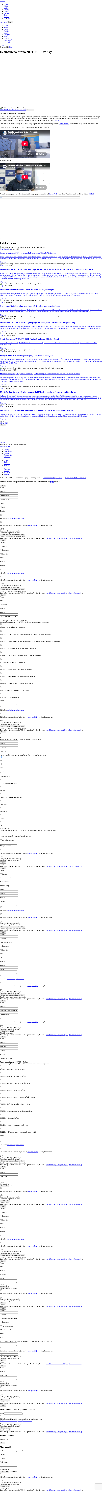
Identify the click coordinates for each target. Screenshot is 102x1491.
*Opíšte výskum (5, 828)
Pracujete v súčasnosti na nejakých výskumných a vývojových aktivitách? (23, 755)
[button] (9, 18)
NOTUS (91, 194)
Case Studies (8, 451)
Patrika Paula (53, 194)
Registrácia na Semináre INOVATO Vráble (13, 620)
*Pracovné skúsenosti (7, 840)
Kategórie (3, 771)
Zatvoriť (3, 425)
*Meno (2, 487)
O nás (6, 26)
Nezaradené (7, 249)
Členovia (7, 464)
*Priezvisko (3, 491)
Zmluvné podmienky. (75, 538)
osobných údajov (32, 525)
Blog (5, 36)
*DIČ (2, 1338)
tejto (52, 482)
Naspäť (2, 45)
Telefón (2, 511)
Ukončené (7, 457)
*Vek (1, 738)
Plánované (7, 453)
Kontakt (6, 17)
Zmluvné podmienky (75, 1432)
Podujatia (7, 35)
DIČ (1, 958)
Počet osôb (3, 605)
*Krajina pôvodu (5, 846)
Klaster (6, 27)
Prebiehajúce (8, 455)
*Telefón (3, 747)
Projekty (6, 31)
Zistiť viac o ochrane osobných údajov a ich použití (16, 1421)
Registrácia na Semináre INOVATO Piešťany (14, 1062)
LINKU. (56, 120)
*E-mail (2, 507)
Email (2, 1413)
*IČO (2, 503)
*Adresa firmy (4, 499)
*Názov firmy (4, 495)
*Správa (2, 901)
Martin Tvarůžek (64, 124)
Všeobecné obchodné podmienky (75, 478)
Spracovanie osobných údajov (52, 478)
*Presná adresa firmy (6, 1330)
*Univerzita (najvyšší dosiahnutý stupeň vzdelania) (16, 836)
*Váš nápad (3, 1176)
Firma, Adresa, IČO (6, 1058)
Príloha (2, 1182)
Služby (6, 29)
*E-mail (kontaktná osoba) (8, 1010)
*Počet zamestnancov (7, 1326)
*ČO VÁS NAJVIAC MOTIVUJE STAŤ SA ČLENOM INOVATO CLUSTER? (26, 1341)
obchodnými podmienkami (15, 518)
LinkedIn (3, 751)
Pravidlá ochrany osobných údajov (57, 538)
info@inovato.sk (5, 446)
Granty (6, 33)
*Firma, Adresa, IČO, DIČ (8, 616)
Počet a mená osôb (6, 878)
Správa (2, 701)
